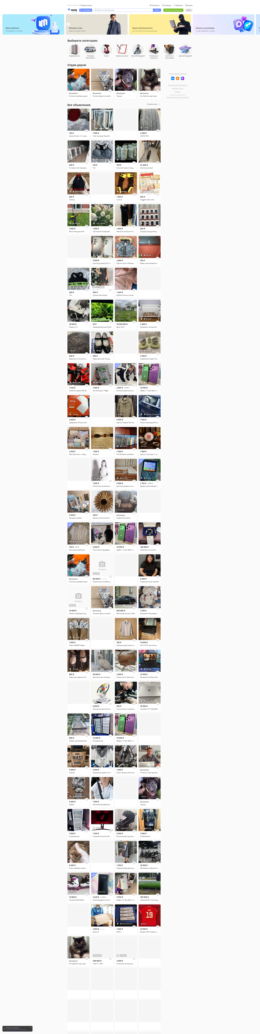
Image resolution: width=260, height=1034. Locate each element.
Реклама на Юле (177, 88)
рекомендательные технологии (178, 97)
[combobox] (123, 10)
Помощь (177, 92)
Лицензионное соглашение (177, 85)
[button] (87, 91)
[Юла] (72, 9)
